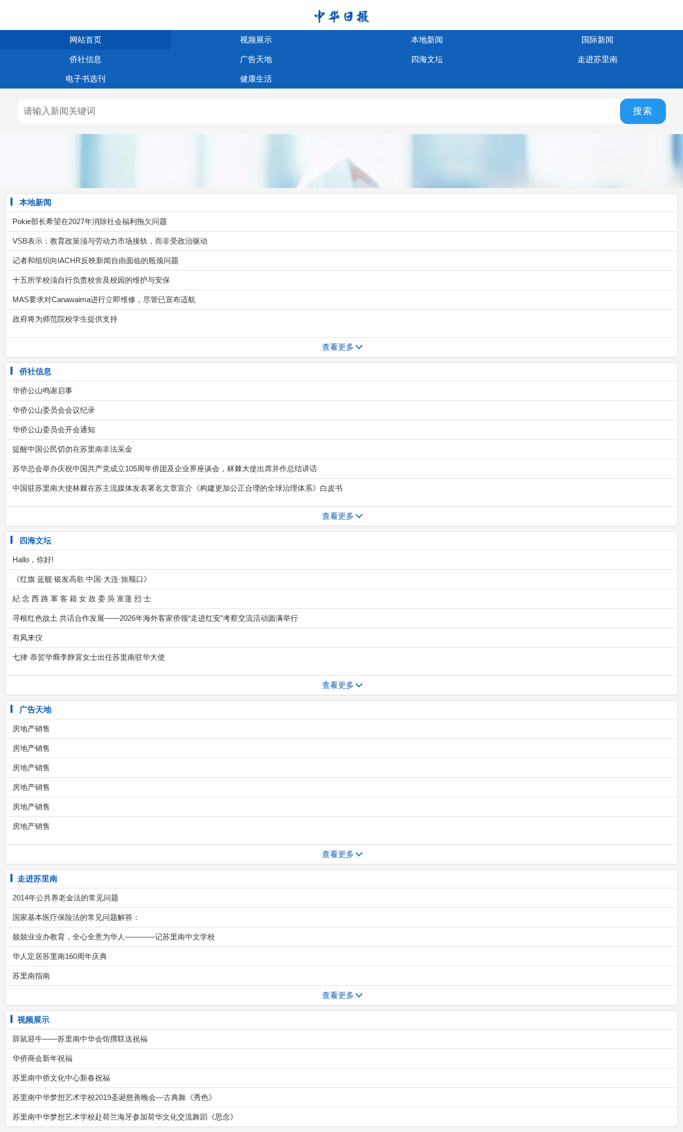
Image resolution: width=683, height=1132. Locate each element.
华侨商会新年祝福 (41, 1058)
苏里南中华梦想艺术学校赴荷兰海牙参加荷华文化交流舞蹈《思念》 (124, 1116)
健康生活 (256, 79)
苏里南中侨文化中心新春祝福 (60, 1077)
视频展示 (256, 40)
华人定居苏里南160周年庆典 (58, 956)
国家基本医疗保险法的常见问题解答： (75, 917)
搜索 (643, 111)
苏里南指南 (30, 975)
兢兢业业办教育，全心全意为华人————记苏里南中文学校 (112, 936)
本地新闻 (427, 40)
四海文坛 (427, 59)
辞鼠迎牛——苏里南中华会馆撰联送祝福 (79, 1038)
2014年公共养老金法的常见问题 (64, 897)
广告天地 (256, 59)
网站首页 (86, 40)
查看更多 (338, 347)
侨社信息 (86, 59)
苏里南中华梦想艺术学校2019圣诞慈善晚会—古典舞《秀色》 (113, 1097)
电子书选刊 (86, 79)
